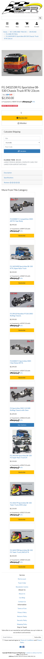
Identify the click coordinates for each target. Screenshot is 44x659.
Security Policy (22, 620)
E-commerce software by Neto (33, 652)
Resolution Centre (22, 587)
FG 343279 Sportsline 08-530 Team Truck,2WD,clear (21, 504)
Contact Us (22, 601)
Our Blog (22, 598)
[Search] (40, 18)
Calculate (22, 151)
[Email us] (21, 647)
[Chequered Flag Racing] (22, 7)
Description (8, 173)
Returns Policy (22, 616)
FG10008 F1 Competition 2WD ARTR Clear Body (21, 220)
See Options (22, 425)
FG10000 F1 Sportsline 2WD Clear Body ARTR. (20, 362)
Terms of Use (22, 608)
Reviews (7, 182)
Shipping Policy (22, 624)
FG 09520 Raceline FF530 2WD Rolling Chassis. (21, 315)
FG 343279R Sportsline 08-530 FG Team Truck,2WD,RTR (21, 551)
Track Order (22, 583)
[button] (22, 123)
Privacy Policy (22, 612)
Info (33, 102)
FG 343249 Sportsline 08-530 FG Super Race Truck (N (21, 456)
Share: (5, 95)
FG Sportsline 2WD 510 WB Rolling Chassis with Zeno (20, 409)
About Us (22, 594)
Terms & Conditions (27, 640)
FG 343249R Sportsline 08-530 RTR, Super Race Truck (21, 267)
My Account (22, 579)
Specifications (8, 178)
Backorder (23, 118)
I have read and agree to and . (23, 641)
